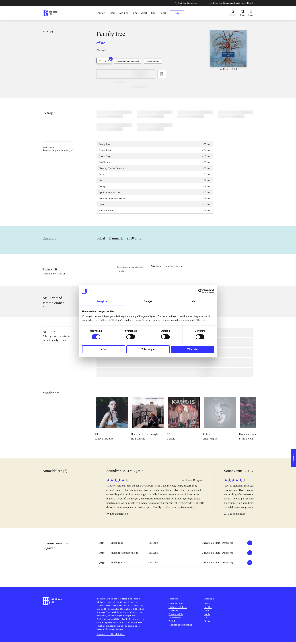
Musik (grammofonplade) (127, 61)
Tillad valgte (148, 349)
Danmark (116, 238)
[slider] (228, 53)
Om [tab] (194, 301)
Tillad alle (192, 349)
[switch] (130, 336)
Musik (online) (152, 61)
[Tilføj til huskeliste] (161, 74)
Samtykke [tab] (102, 301)
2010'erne (133, 238)
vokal (101, 238)
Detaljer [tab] (148, 301)
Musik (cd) (104, 60)
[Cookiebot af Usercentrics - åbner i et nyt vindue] (200, 291)
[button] (175, 543)
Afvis (104, 349)
